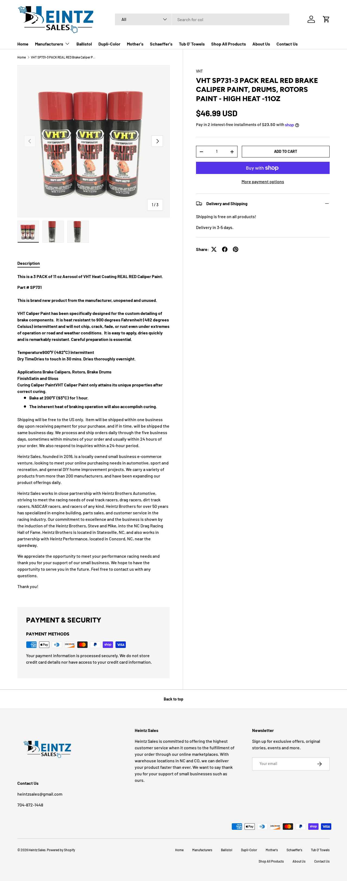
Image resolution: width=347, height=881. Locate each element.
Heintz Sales (37, 850)
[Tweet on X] (213, 249)
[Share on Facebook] (224, 249)
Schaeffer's (161, 43)
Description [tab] (28, 263)
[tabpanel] (93, 433)
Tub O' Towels (192, 43)
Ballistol (84, 43)
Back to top (173, 699)
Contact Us (287, 43)
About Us (261, 43)
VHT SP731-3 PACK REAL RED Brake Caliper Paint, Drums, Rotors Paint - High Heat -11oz (63, 57)
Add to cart (285, 151)
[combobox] (202, 19)
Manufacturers (49, 43)
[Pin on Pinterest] (235, 249)
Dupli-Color (109, 43)
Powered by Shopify (61, 850)
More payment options (263, 181)
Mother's (135, 43)
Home (22, 43)
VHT (199, 71)
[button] (326, 19)
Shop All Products (228, 43)
